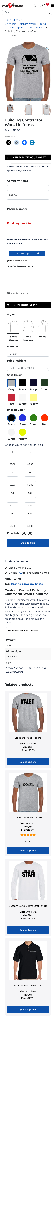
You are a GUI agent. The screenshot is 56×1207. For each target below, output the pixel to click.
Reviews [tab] (34, 630)
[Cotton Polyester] (28, 354)
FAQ (20, 572)
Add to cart (28, 542)
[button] (47, 49)
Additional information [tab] (18, 630)
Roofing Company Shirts (27, 583)
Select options (28, 761)
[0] (44, 5)
